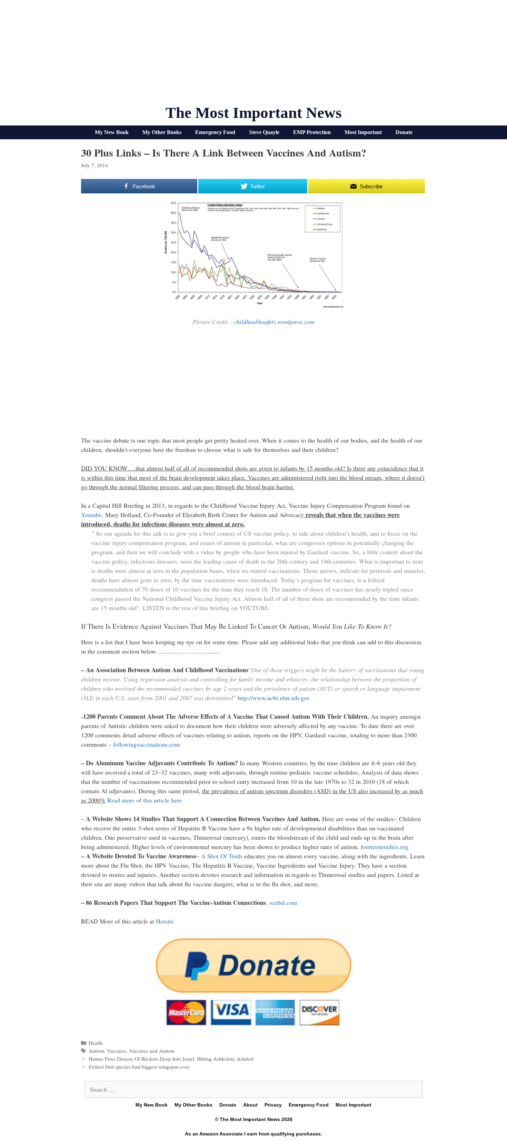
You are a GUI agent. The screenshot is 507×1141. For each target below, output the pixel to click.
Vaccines (116, 1050)
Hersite (165, 921)
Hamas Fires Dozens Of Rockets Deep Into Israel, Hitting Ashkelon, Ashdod (171, 1058)
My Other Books (161, 132)
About (250, 1105)
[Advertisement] (253, 55)
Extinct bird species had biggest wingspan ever (139, 1066)
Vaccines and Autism (152, 1050)
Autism (96, 1050)
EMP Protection (312, 132)
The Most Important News (254, 112)
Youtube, (93, 515)
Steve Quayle (264, 132)
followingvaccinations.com (145, 744)
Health (96, 1042)
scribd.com (283, 902)
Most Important (363, 132)
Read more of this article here (144, 800)
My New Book (112, 132)
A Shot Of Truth (220, 856)
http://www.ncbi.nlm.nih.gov (274, 698)
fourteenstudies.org (384, 846)
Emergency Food (215, 132)
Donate (404, 132)
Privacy (273, 1105)
